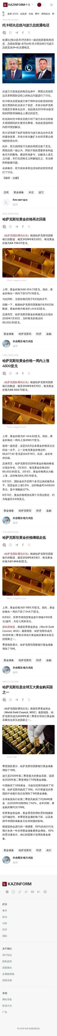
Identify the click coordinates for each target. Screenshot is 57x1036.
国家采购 (7, 980)
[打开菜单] (51, 4)
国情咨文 (45, 13)
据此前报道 (8, 626)
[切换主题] (41, 4)
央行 (48, 850)
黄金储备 (19, 192)
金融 (48, 333)
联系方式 (7, 1005)
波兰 (41, 192)
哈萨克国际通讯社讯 (16, 235)
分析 (4, 923)
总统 (6, 192)
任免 (31, 13)
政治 (4, 916)
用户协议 (7, 954)
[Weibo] (26, 891)
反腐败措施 (8, 973)
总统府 (23, 13)
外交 (31, 192)
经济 (38, 333)
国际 (4, 935)
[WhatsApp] (10, 33)
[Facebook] (23, 33)
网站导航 (7, 999)
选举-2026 (12, 13)
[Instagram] (4, 33)
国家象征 (7, 967)
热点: (3, 13)
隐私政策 (7, 961)
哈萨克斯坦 (25, 333)
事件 (37, 13)
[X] (29, 33)
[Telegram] (17, 33)
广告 (4, 1012)
